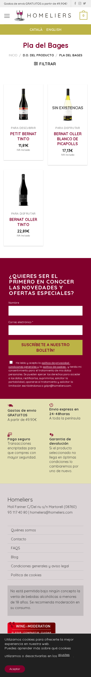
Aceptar (14, 669)
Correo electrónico (20, 322)
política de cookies (54, 366)
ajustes (64, 654)
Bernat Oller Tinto (23, 222)
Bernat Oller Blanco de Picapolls (68, 138)
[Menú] (7, 15)
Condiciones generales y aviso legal (40, 566)
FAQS (15, 548)
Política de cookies (26, 575)
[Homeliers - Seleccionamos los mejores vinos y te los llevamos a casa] (45, 15)
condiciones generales (22, 366)
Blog (14, 557)
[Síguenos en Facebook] (75, 3)
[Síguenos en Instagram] (79, 3)
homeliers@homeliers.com (51, 512)
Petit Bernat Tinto (23, 136)
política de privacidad (55, 363)
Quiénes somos (23, 530)
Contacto (18, 539)
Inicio (13, 55)
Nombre (13, 302)
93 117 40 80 (17, 512)
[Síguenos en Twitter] (84, 3)
